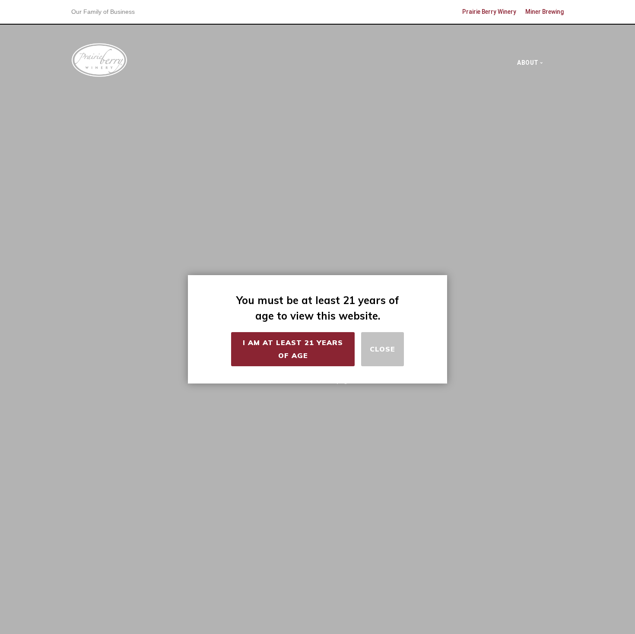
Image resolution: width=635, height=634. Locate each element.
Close (382, 349)
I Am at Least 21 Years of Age (293, 349)
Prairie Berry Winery (489, 11)
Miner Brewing (544, 11)
